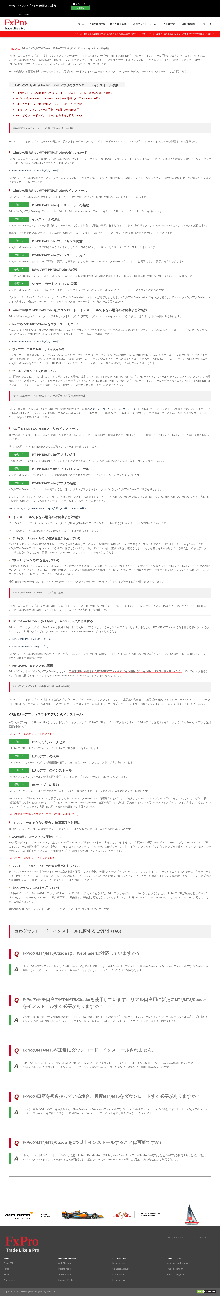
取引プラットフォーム (144, 23)
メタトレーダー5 (129, 408)
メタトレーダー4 (99, 408)
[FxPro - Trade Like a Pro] (16, 24)
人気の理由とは (97, 23)
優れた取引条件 (118, 23)
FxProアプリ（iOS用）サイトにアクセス (32, 733)
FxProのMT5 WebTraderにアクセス (31, 646)
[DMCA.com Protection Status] (206, 1292)
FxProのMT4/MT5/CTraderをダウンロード (35, 170)
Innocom (50, 1291)
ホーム (81, 23)
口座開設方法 (189, 23)
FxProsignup (27, 1291)
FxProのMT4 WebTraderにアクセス (31, 639)
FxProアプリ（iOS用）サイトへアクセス (32, 858)
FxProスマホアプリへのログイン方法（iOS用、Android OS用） (44, 814)
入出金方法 (169, 23)
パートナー (208, 23)
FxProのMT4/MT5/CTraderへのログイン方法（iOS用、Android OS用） (48, 508)
